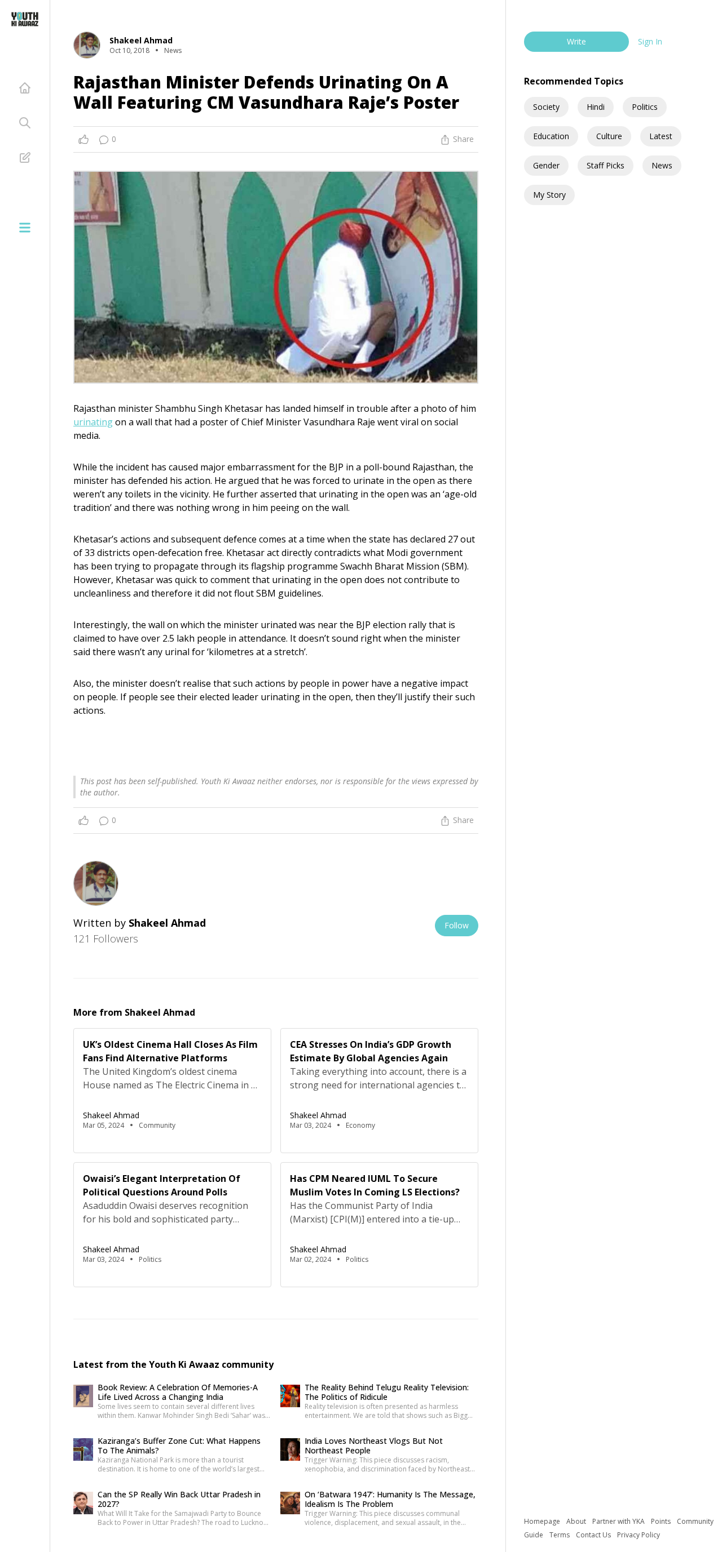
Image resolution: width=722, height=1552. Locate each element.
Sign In (650, 41)
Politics (645, 106)
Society (546, 106)
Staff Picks (605, 165)
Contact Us (594, 1535)
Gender (546, 165)
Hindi (596, 106)
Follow (456, 925)
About (577, 1521)
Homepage (543, 1521)
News (661, 165)
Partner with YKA (619, 1521)
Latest (660, 136)
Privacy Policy (638, 1535)
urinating (93, 422)
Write (576, 41)
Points (661, 1521)
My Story (549, 194)
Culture (609, 136)
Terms (560, 1535)
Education (551, 136)
